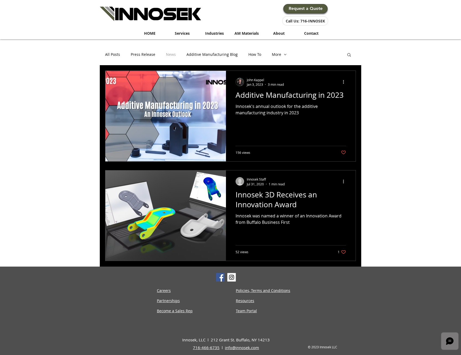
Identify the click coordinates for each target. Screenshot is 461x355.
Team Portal (246, 310)
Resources (245, 300)
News (171, 54)
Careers (164, 290)
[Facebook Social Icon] (220, 277)
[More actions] (345, 82)
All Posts (112, 54)
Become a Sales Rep (175, 310)
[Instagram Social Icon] (231, 277)
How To (254, 54)
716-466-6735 (206, 347)
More (276, 54)
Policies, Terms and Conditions (263, 290)
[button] (349, 55)
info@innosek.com (242, 347)
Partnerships (168, 300)
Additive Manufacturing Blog (212, 54)
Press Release (143, 54)
